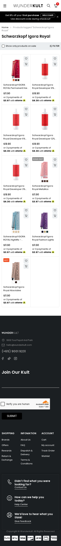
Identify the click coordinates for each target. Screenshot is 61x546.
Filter (56, 46)
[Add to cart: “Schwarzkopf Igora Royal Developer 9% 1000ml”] (54, 64)
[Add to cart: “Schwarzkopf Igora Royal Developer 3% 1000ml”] (26, 165)
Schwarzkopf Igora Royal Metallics (42, 187)
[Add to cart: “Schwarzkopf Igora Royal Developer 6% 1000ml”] (26, 114)
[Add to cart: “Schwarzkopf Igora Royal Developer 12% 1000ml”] (54, 114)
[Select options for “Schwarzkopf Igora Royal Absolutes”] (26, 266)
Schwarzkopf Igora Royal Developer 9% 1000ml (43, 88)
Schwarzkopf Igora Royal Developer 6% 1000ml (14, 139)
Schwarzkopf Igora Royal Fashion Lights (43, 238)
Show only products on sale (21, 46)
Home (5, 27)
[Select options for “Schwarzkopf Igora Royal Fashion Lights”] (54, 215)
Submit (12, 416)
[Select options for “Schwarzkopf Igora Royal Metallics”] (54, 165)
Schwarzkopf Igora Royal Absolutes (13, 288)
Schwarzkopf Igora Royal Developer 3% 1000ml (14, 189)
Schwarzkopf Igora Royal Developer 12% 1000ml (43, 139)
